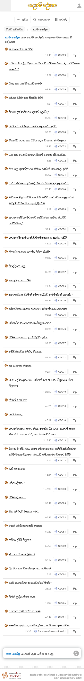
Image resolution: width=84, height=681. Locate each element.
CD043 (62, 117)
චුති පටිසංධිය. (17, 469)
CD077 (62, 343)
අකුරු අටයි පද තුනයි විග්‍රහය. (26, 525)
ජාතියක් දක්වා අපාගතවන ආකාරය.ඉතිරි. (33, 126)
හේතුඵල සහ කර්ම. (20, 280)
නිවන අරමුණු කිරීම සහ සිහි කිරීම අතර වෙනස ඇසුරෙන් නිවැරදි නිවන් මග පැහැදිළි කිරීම (41, 200)
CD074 (62, 75)
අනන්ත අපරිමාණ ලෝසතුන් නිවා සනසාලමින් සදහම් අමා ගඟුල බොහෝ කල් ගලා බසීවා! (55, 676)
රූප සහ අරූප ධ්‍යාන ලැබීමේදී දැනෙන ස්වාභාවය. (37, 154)
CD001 (62, 617)
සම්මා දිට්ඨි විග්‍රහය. (20, 540)
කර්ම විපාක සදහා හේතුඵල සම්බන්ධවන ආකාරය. (38, 309)
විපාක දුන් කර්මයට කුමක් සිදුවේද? (29, 112)
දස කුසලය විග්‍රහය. (20, 366)
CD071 (62, 357)
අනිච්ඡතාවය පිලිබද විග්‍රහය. (25, 351)
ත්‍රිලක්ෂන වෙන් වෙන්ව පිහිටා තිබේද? (30, 252)
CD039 (62, 89)
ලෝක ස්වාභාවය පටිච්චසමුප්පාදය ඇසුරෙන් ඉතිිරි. (38, 237)
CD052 (62, 517)
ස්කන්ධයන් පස (18, 400)
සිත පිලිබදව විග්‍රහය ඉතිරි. (24, 511)
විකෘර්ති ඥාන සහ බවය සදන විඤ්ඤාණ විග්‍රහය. (37, 140)
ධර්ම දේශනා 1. (17, 497)
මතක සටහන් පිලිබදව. (22, 554)
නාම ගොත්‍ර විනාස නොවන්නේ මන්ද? (30, 582)
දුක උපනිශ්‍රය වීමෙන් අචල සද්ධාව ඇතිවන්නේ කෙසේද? (41, 294)
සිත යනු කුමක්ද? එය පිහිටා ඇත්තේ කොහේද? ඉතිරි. (39, 169)
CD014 (62, 474)
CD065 (62, 588)
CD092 (62, 271)
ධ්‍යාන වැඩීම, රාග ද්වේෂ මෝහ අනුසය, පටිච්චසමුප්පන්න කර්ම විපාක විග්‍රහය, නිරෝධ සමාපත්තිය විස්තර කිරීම (42, 451)
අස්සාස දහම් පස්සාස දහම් (24, 611)
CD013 (62, 440)
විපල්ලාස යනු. (17, 266)
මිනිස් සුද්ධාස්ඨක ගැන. (22, 597)
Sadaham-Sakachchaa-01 (52, 631)
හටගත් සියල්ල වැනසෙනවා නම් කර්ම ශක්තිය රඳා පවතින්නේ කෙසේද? (44, 66)
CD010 (62, 391)
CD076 (62, 300)
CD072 (62, 146)
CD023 (62, 488)
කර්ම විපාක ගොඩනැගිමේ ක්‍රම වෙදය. (30, 323)
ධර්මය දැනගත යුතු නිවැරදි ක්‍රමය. (28, 337)
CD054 (62, 531)
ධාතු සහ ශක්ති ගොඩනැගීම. (25, 83)
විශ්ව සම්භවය (14, 29)
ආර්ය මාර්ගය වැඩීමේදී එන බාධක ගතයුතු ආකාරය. (39, 183)
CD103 (62, 209)
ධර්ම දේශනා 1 (17, 483)
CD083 (62, 286)
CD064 (62, 574)
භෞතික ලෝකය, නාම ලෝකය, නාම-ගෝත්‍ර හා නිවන (39, 625)
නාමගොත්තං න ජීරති (21, 49)
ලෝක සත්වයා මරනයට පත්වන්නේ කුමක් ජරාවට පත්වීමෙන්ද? (37, 220)
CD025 (62, 503)
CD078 (62, 132)
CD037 (62, 103)
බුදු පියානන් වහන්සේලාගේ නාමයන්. (30, 568)
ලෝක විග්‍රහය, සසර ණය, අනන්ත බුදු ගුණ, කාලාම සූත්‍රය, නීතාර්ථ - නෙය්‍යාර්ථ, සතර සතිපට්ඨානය (42, 431)
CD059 (62, 545)
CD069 (62, 55)
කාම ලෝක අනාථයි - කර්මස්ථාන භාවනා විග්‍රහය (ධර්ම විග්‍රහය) (41, 383)
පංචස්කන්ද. (16, 414)
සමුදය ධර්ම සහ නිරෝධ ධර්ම (26, 97)
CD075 (62, 243)
